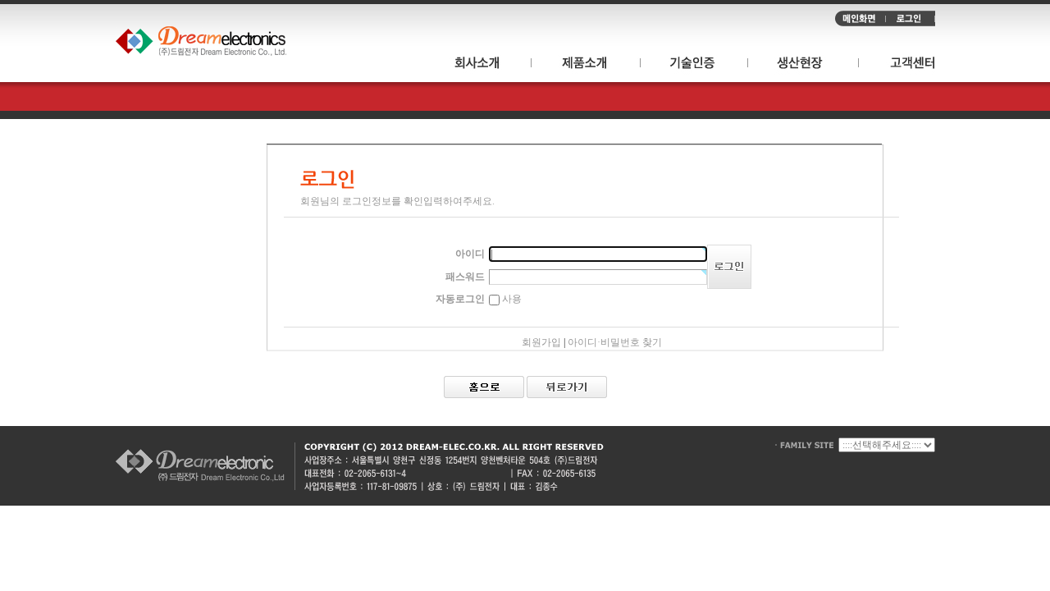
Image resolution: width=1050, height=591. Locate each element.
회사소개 (484, 65)
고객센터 (897, 65)
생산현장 (803, 65)
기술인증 (694, 65)
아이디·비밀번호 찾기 (615, 342)
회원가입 (541, 342)
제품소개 (586, 65)
